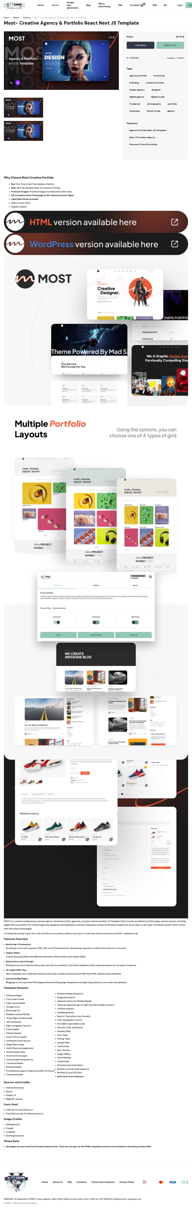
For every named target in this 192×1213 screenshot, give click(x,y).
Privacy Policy (127, 1182)
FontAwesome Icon (33, 1113)
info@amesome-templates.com (127, 1199)
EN (165, 5)
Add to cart (170, 45)
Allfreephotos (13, 1124)
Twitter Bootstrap (15, 1087)
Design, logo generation (72, 5)
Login (179, 5)
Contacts (135, 5)
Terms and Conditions (103, 1182)
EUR (155, 5)
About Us (58, 1182)
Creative (26, 17)
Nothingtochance (15, 1135)
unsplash (10, 1131)
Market (55, 5)
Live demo (140, 45)
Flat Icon (28, 1109)
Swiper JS (11, 1095)
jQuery (9, 1091)
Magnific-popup (14, 1099)
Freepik (9, 1128)
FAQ (120, 5)
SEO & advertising (104, 5)
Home (41, 5)
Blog (88, 5)
